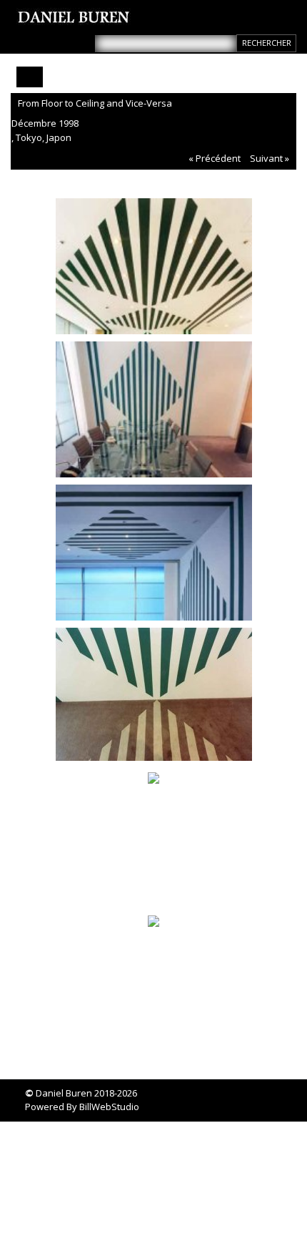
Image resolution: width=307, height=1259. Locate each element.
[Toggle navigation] (29, 77)
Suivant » (269, 158)
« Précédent (214, 158)
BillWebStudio (109, 1106)
